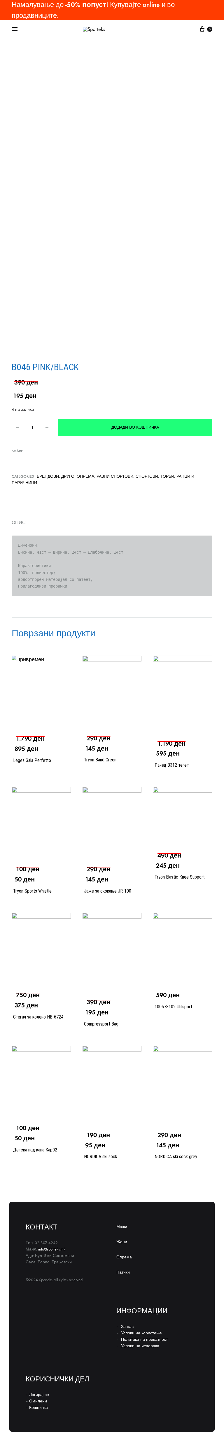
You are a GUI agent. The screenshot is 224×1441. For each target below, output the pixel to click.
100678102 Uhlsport (173, 1006)
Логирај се (39, 1394)
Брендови (48, 476)
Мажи (121, 1226)
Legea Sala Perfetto (32, 760)
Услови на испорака (140, 1345)
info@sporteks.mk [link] (51, 1249)
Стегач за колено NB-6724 (38, 1017)
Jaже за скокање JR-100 (107, 891)
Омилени (38, 1401)
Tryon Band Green (100, 760)
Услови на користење (141, 1333)
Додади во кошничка (135, 427)
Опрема (85, 476)
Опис (19, 522)
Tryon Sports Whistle (32, 891)
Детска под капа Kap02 (35, 1150)
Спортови (147, 476)
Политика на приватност (144, 1339)
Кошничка (38, 1407)
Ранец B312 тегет (172, 765)
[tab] (112, 523)
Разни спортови (115, 476)
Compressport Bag (101, 1024)
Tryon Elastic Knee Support (180, 877)
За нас (127, 1326)
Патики (123, 1272)
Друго (67, 476)
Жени (121, 1241)
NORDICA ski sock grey (176, 1156)
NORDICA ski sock (100, 1156)
